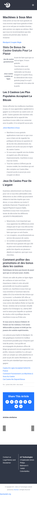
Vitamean (16, 489)
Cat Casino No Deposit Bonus (14, 379)
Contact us (7, 457)
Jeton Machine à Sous (11, 128)
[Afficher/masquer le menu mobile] (33, 5)
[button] (4, 428)
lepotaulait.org (5, 494)
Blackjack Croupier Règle (12, 42)
